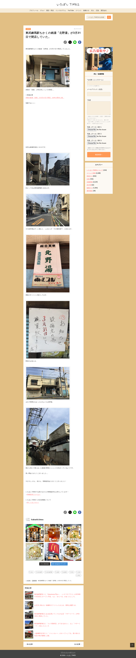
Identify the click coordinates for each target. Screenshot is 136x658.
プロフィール (33, 10)
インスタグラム (61, 10)
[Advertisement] (53, 18)
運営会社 (104, 10)
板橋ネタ (86, 10)
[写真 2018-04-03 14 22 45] (48, 209)
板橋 (58, 572)
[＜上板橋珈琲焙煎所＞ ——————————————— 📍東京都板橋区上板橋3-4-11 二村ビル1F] (53, 533)
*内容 (89, 100)
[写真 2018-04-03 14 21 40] (48, 382)
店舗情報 (28, 28)
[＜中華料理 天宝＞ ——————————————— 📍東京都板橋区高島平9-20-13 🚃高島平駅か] (35, 552)
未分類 (89, 185)
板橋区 (65, 572)
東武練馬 (39, 572)
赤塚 (79, 572)
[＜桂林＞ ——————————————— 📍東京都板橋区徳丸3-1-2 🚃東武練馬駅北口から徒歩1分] (72, 552)
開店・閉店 (50, 10)
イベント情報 (91, 173)
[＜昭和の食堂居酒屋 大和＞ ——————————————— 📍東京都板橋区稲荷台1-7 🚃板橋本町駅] (72, 533)
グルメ (42, 10)
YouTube (71, 10)
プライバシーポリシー (68, 652)
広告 (97, 10)
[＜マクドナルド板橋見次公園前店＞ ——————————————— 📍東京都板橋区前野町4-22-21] (53, 552)
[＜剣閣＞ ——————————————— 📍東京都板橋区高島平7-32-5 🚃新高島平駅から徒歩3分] (35, 533)
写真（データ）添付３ (94, 140)
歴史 (72, 572)
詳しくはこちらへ (33, 502)
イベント (79, 10)
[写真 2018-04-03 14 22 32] (48, 169)
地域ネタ (90, 176)
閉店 (79, 575)
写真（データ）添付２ (94, 134)
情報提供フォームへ (33, 494)
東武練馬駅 (49, 572)
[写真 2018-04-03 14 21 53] (48, 70)
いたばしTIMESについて (95, 170)
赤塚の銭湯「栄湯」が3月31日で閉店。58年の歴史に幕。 (45, 97)
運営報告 (90, 191)
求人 (92, 10)
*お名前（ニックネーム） (95, 80)
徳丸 (32, 572)
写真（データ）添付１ (94, 127)
